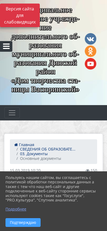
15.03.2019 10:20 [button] (25, 170)
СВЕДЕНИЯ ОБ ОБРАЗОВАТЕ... (47, 149)
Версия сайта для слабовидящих (20, 15)
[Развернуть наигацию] (12, 112)
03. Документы (34, 153)
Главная (26, 144)
